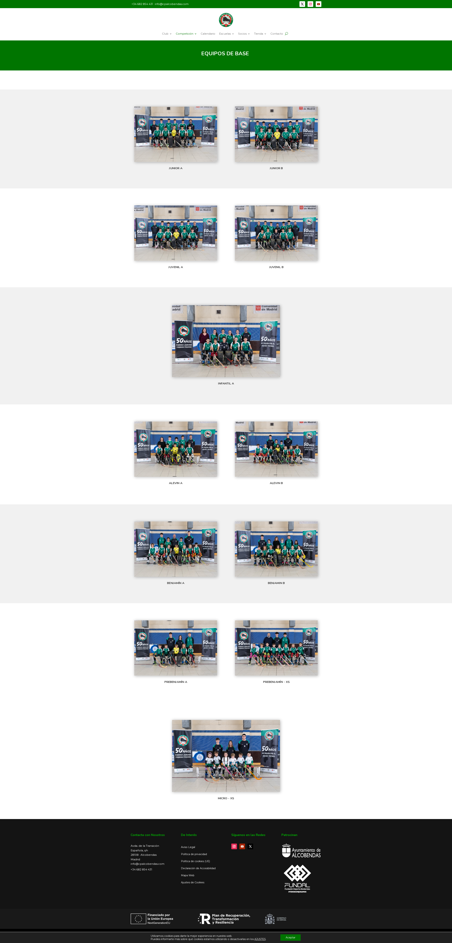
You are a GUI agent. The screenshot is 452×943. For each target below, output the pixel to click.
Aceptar (290, 937)
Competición (184, 33)
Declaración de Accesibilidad (198, 868)
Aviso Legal (188, 847)
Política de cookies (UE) (195, 861)
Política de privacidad (194, 854)
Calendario (208, 33)
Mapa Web (187, 875)
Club (165, 33)
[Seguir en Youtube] (318, 4)
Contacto (276, 33)
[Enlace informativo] (226, 20)
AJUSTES (260, 939)
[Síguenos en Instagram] (310, 4)
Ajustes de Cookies (192, 882)
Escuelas (225, 33)
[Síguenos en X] (302, 4)
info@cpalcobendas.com (147, 863)
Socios (242, 33)
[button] (286, 33)
